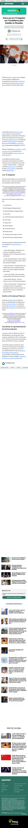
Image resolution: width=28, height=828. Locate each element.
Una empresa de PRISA (14, 821)
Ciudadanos (14, 77)
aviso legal (16, 787)
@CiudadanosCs (19, 187)
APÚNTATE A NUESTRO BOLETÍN (14, 597)
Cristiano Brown (17, 153)
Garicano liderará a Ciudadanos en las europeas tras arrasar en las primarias (19, 567)
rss (2, 791)
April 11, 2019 (21, 322)
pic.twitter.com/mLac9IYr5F (14, 321)
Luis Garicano (21, 81)
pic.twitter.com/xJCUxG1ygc (14, 194)
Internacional (4, 367)
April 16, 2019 (21, 195)
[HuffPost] (6, 779)
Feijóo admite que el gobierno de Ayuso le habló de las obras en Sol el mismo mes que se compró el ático (17, 621)
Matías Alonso (10, 170)
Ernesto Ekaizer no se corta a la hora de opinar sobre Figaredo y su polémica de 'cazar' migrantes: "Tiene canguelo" (17, 690)
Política (13, 367)
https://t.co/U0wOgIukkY (14, 320)
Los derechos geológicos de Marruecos (16, 650)
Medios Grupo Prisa (14, 824)
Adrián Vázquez (11, 168)
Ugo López (13, 306)
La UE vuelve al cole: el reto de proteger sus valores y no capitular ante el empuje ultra (17, 611)
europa (19, 367)
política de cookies (18, 785)
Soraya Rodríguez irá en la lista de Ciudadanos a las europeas (19, 574)
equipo (3, 783)
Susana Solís (11, 166)
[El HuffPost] (9, 3)
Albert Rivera (12, 300)
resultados (5, 13)
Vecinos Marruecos (10, 0)
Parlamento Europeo (18, 83)
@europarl (4, 189)
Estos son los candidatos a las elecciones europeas (19, 558)
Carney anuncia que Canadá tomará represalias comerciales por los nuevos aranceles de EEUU (19, 771)
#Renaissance (5, 313)
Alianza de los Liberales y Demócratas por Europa (13, 352)
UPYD (3, 339)
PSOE (5, 143)
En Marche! (11, 308)
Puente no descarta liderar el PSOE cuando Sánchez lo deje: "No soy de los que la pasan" (17, 699)
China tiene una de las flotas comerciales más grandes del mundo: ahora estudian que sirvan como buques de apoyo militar (19, 759)
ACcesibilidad (17, 791)
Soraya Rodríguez (12, 141)
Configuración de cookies (20, 783)
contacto (4, 787)
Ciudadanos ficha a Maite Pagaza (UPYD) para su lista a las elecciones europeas (19, 582)
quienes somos (5, 785)
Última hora (22, 3)
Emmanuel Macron (12, 304)
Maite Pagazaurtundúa (11, 139)
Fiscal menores (18, 0)
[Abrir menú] (2, 3)
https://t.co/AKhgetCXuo (19, 193)
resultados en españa (12, 13)
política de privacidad (19, 789)
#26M (10, 313)
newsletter (4, 789)
